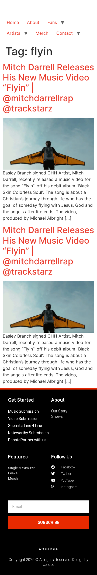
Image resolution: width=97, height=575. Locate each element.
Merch (42, 33)
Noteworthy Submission (28, 433)
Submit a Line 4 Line (25, 425)
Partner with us (33, 440)
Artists (13, 33)
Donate (14, 440)
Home (13, 22)
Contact (64, 33)
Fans (52, 22)
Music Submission (23, 411)
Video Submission (23, 418)
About (33, 22)
